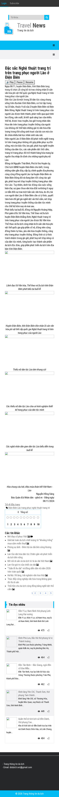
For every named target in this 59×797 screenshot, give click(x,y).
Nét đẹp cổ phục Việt (18, 536)
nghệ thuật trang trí (40, 508)
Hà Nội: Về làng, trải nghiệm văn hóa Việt (26, 575)
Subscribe (14, 3)
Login (4, 3)
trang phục (26, 508)
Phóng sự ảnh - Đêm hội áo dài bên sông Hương (29, 547)
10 (38, 524)
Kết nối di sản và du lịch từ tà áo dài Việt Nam (29, 561)
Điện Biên (12, 508)
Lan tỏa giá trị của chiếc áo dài (22, 564)
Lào (19, 508)
